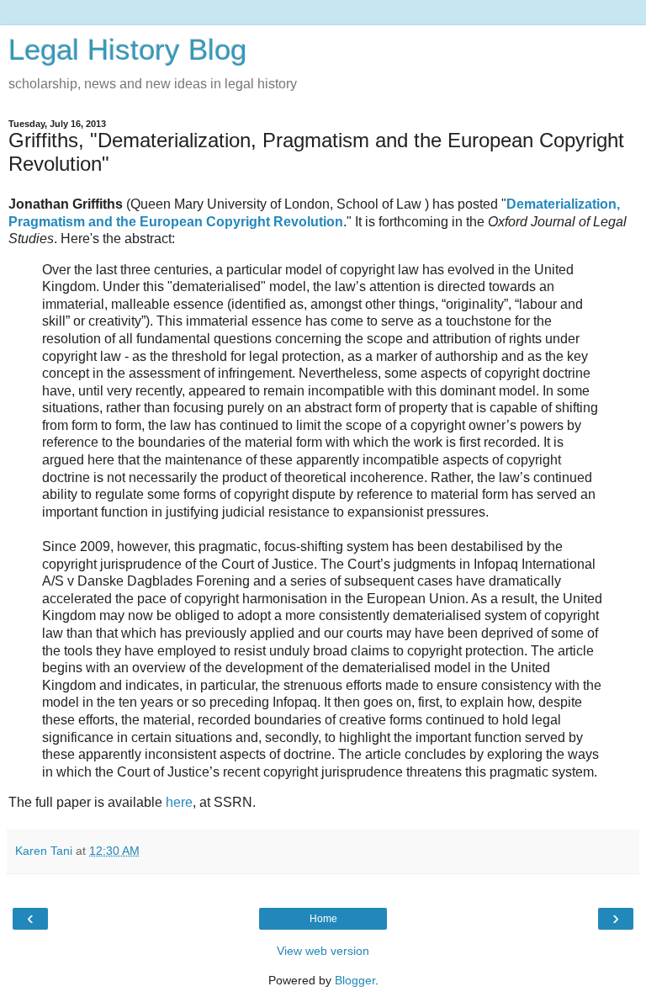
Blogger (355, 980)
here (179, 802)
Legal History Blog (127, 50)
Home (323, 919)
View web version (323, 950)
